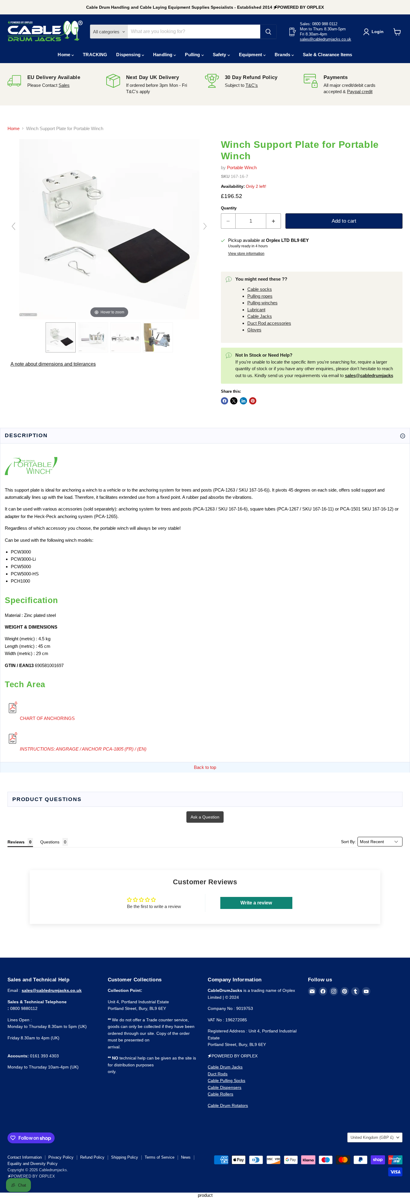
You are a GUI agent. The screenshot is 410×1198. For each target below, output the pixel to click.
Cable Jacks (259, 316)
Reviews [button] (16, 842)
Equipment (251, 54)
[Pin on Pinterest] (252, 400)
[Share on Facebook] (224, 400)
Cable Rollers (220, 1094)
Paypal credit (359, 91)
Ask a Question (205, 817)
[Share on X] (233, 400)
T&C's (252, 85)
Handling (163, 54)
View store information (246, 253)
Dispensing (129, 54)
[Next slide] (205, 226)
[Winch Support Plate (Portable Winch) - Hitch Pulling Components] (125, 337)
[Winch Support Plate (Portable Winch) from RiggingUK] (61, 337)
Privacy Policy (61, 1157)
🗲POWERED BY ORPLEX (31, 1176)
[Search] (268, 32)
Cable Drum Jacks (225, 1067)
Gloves (254, 329)
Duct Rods (218, 1073)
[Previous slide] (14, 226)
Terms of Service (159, 1157)
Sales (64, 85)
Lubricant (256, 309)
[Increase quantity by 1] (273, 221)
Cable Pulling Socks (226, 1080)
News (186, 1157)
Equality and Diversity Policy (33, 1163)
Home (64, 54)
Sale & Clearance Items (327, 54)
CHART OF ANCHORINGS (47, 718)
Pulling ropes (260, 296)
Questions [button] (49, 842)
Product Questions (47, 799)
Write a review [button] (256, 902)
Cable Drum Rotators (228, 1105)
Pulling (193, 54)
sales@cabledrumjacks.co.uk (325, 39)
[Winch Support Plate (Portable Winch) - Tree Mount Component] (158, 337)
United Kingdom (372, 1137)
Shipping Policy (124, 1157)
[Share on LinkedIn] (243, 400)
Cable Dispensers (224, 1087)
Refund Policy (92, 1157)
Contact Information (25, 1157)
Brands (283, 54)
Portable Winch (242, 167)
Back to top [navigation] (205, 767)
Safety (220, 54)
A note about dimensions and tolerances (53, 364)
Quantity (229, 208)
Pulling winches (262, 302)
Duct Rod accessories (269, 323)
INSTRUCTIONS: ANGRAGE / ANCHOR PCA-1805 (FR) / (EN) (83, 748)
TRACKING (95, 54)
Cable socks (259, 289)
